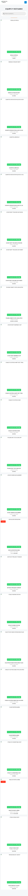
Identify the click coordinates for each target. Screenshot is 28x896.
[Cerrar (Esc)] (13, 893)
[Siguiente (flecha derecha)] (5, 895)
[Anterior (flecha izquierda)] (2, 895)
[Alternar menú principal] (25, 2)
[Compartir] (9, 893)
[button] (22, 2)
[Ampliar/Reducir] (2, 893)
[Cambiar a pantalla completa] (5, 893)
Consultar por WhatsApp (14, 51)
